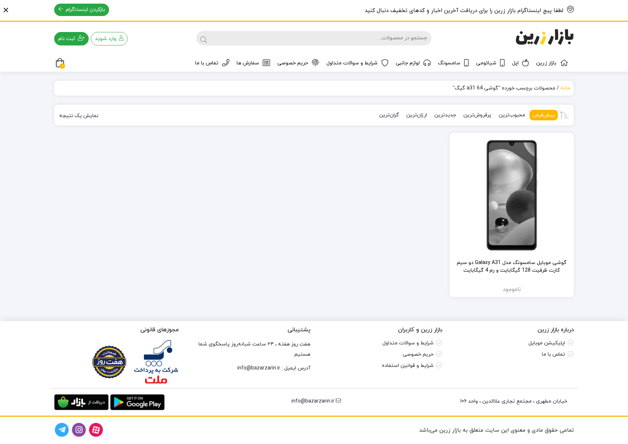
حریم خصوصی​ (418, 354)
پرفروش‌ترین (477, 115)
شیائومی (486, 63)
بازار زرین (546, 63)
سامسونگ (449, 63)
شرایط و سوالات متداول (352, 63)
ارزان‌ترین (416, 115)
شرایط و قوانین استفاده (408, 365)
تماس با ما (206, 63)
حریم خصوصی (292, 63)
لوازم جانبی (408, 63)
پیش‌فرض (543, 115)
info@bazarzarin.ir (258, 368)
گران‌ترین (389, 115)
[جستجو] (203, 38)
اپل (515, 63)
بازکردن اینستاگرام (84, 9)
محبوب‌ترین (512, 115)
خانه (565, 88)
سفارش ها (248, 63)
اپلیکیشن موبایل (546, 343)
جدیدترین (445, 115)
